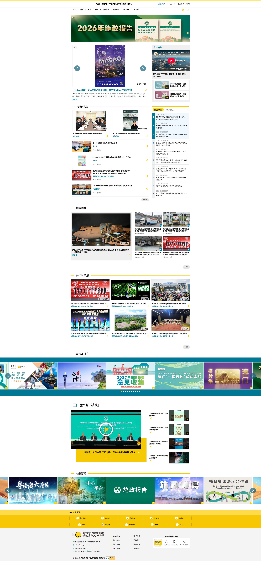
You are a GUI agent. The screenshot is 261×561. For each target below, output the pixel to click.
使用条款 (137, 548)
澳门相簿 (116, 548)
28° (182, 4)
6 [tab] (131, 391)
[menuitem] (82, 10)
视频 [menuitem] (96, 9)
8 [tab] (136, 391)
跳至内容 (161, 4)
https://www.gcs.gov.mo (82, 545)
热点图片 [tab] (170, 110)
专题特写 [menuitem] (116, 9)
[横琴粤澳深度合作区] (228, 490)
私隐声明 (137, 544)
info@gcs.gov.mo (80, 548)
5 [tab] (129, 391)
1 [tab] (121, 391)
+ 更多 (145, 200)
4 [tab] (127, 391)
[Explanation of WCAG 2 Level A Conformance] (110, 558)
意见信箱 (137, 536)
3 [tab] (125, 391)
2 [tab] (123, 391)
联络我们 (137, 540)
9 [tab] (138, 391)
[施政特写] (179, 490)
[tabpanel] (130, 375)
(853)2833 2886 (80, 551)
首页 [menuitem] (74, 9)
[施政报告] (130, 490)
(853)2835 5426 (94, 551)
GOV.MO (116, 536)
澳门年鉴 (116, 544)
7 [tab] (134, 391)
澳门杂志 (116, 540)
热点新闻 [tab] (158, 110)
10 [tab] (140, 391)
